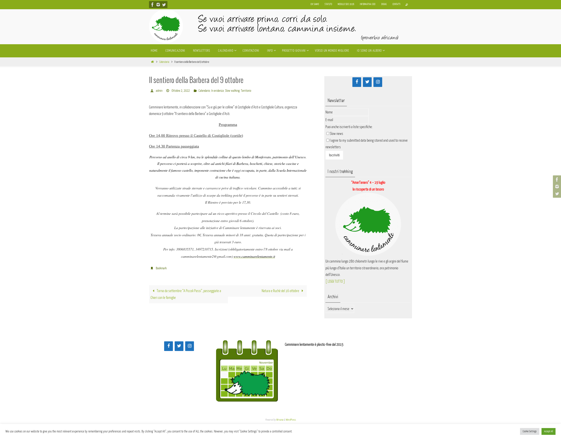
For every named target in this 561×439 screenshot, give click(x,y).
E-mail (329, 120)
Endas (384, 4)
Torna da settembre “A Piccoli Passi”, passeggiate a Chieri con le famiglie (186, 294)
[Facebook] (152, 4)
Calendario (164, 61)
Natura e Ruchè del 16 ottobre (281, 291)
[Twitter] (163, 4)
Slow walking (232, 91)
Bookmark (161, 268)
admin (159, 91)
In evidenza (217, 91)
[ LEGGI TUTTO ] (335, 281)
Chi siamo (315, 4)
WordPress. (291, 419)
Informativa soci (367, 4)
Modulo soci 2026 (346, 4)
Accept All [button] (548, 431)
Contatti (396, 4)
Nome (329, 112)
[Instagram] (158, 4)
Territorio (246, 91)
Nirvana (279, 419)
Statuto (328, 4)
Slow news (336, 134)
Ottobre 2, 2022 (181, 91)
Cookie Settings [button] (530, 431)
